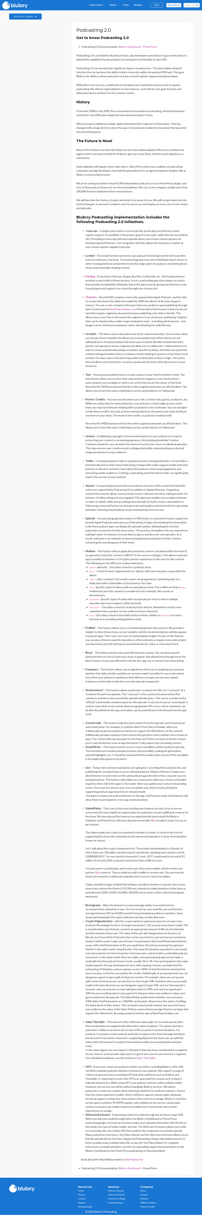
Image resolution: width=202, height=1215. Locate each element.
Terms (81, 1190)
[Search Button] (197, 5)
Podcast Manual (115, 1202)
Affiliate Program (148, 1202)
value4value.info (133, 1159)
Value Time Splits (146, 1058)
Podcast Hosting (115, 1190)
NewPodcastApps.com (122, 309)
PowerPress (150, 46)
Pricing (126, 5)
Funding (90, 276)
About (143, 1190)
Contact (82, 1198)
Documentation (85, 1206)
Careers (144, 1194)
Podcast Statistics (116, 1194)
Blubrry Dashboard (130, 46)
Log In (156, 5)
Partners (144, 1198)
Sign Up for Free (174, 5)
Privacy (81, 1194)
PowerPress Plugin (117, 1198)
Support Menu (24, 16)
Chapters (91, 297)
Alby (97, 872)
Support (82, 1202)
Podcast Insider (147, 1206)
